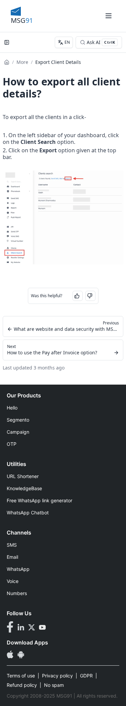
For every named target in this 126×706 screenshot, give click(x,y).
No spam (54, 685)
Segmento (18, 420)
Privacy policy (57, 675)
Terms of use (21, 675)
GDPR (86, 675)
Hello (12, 407)
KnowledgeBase (24, 488)
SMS (12, 545)
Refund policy (22, 685)
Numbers (17, 593)
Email (12, 557)
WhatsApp (18, 569)
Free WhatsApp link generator (39, 500)
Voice (12, 581)
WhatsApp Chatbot (28, 512)
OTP (11, 444)
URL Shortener (23, 476)
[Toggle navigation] (108, 16)
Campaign (18, 432)
